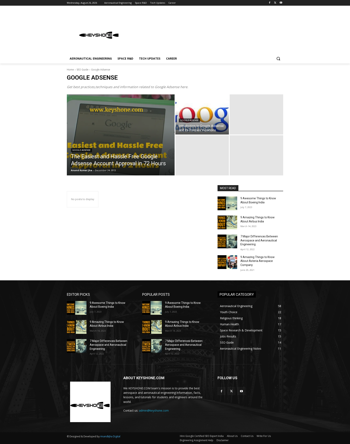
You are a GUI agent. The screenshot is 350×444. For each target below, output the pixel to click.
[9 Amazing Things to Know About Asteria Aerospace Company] (227, 262)
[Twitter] (275, 3)
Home (70, 69)
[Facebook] (269, 3)
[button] (278, 58)
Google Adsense (81, 150)
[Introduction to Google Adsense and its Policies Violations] (202, 114)
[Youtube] (281, 3)
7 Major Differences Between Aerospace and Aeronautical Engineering (259, 240)
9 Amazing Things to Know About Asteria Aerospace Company (257, 261)
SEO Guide (83, 69)
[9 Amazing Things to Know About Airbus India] (227, 222)
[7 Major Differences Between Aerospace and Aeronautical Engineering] (227, 241)
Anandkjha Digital (110, 436)
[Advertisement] (205, 31)
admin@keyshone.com (154, 410)
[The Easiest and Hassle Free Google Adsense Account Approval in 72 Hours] (121, 134)
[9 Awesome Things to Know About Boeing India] (227, 203)
